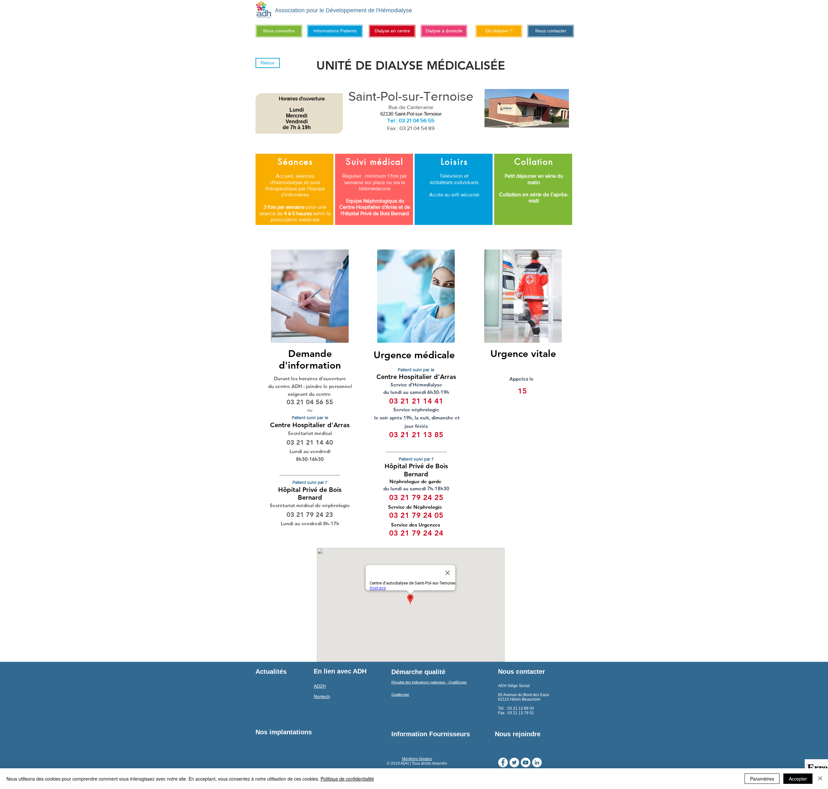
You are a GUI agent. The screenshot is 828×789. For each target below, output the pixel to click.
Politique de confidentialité (347, 778)
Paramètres (762, 778)
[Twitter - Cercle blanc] (514, 762)
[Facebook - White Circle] (503, 762)
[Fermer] (820, 778)
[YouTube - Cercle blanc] (525, 762)
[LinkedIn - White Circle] (537, 762)
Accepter (798, 778)
